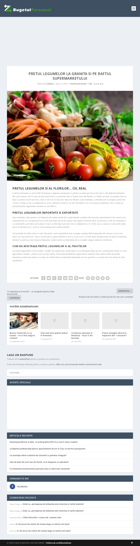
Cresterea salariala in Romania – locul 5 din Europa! (82, 335)
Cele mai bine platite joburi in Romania (54, 334)
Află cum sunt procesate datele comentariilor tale (78, 364)
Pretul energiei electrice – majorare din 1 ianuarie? (115, 334)
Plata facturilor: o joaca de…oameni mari (42, 517)
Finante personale (78, 83)
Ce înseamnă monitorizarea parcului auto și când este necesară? (40, 468)
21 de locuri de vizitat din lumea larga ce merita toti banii (42, 524)
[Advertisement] (70, 41)
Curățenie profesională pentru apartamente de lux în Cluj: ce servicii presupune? (47, 448)
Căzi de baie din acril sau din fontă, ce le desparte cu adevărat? (39, 462)
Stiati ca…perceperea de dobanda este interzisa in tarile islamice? (53, 504)
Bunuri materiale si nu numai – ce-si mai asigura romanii (22, 335)
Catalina (50, 83)
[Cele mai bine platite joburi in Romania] (55, 320)
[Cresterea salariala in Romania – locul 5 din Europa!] (85, 320)
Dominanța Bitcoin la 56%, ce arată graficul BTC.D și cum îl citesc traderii (44, 442)
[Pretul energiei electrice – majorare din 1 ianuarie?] (116, 320)
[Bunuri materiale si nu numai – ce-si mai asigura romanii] (24, 320)
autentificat (24, 359)
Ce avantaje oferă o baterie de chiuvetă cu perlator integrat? (38, 455)
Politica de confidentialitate (58, 543)
